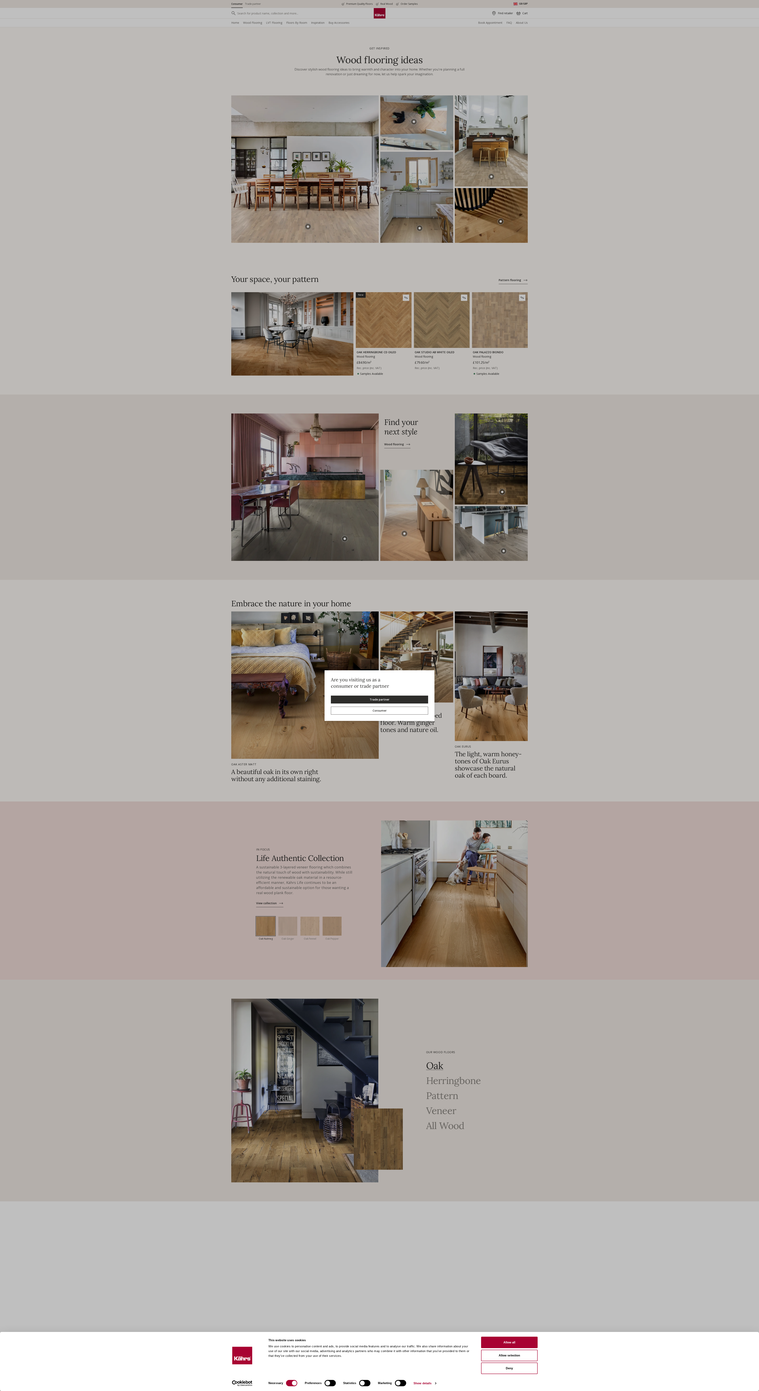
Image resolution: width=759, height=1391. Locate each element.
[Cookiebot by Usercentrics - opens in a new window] (242, 1383)
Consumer (380, 710)
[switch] (330, 1383)
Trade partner (379, 699)
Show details (422, 1383)
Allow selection (509, 1355)
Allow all (509, 1342)
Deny (509, 1368)
